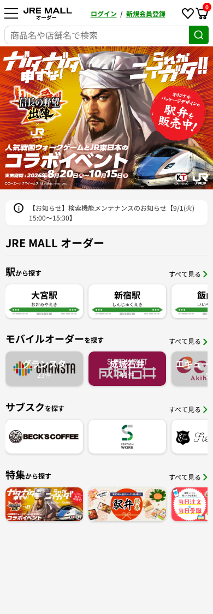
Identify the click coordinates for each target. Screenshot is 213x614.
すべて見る (185, 273)
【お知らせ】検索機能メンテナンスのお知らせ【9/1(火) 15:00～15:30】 (111, 212)
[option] (106, 117)
